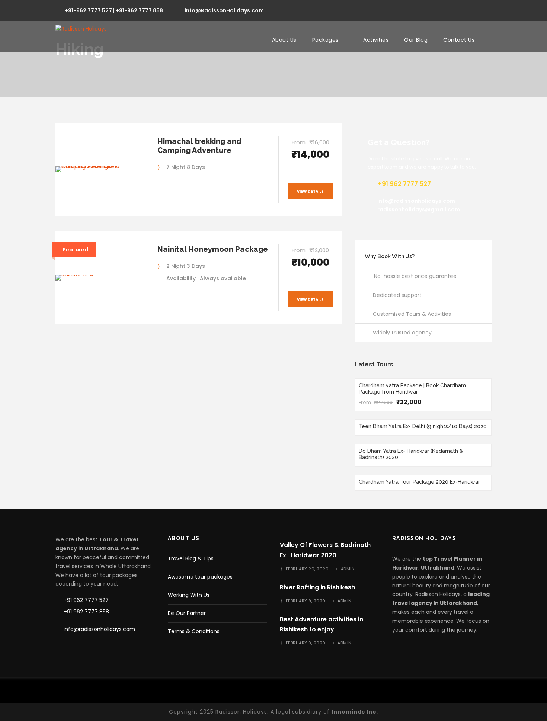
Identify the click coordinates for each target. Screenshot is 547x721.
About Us (284, 40)
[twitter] (476, 9)
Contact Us (458, 40)
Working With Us (188, 595)
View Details (310, 191)
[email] (422, 9)
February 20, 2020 (307, 569)
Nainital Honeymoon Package (212, 249)
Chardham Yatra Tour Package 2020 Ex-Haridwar (419, 482)
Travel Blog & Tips (191, 558)
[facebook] (436, 9)
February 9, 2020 (306, 601)
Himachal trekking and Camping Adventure (199, 146)
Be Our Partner (187, 613)
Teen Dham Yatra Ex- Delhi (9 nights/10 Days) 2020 (423, 426)
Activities (375, 40)
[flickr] (449, 9)
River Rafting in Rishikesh (317, 587)
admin (348, 569)
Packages (325, 40)
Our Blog (416, 40)
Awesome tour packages (200, 576)
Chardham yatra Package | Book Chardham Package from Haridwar (412, 388)
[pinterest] (463, 9)
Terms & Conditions (194, 631)
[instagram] (489, 9)
